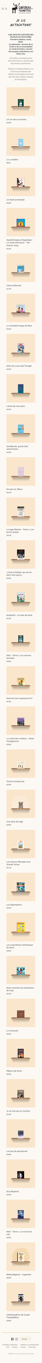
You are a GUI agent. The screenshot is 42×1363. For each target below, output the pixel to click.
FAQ (7, 1347)
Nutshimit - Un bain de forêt (19, 615)
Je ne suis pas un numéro (18, 1111)
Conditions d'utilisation (10, 1345)
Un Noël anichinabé (15, 200)
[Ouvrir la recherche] (6, 9)
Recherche (32, 1347)
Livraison (15, 1347)
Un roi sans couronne (16, 119)
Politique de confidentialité (29, 1345)
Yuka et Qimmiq (13, 285)
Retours (23, 1347)
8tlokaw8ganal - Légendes (18, 1274)
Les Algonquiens (14, 905)
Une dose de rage (14, 821)
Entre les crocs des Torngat (19, 366)
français (24, 1339)
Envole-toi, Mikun (14, 489)
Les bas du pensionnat (16, 1151)
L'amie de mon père (15, 406)
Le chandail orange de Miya (19, 326)
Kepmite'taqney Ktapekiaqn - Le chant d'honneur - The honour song (19, 242)
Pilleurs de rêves (14, 1071)
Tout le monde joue (15, 781)
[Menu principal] (3, 9)
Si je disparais (12, 1191)
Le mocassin (12, 1031)
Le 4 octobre (12, 159)
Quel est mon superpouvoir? (19, 698)
